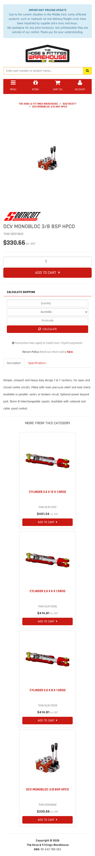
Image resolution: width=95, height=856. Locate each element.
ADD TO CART (47, 272)
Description (14, 363)
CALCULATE (49, 329)
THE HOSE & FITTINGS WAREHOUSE (38, 103)
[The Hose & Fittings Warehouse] (47, 52)
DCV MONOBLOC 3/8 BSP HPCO (49, 106)
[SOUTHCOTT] (47, 216)
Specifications (37, 363)
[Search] (87, 71)
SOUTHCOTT (69, 103)
